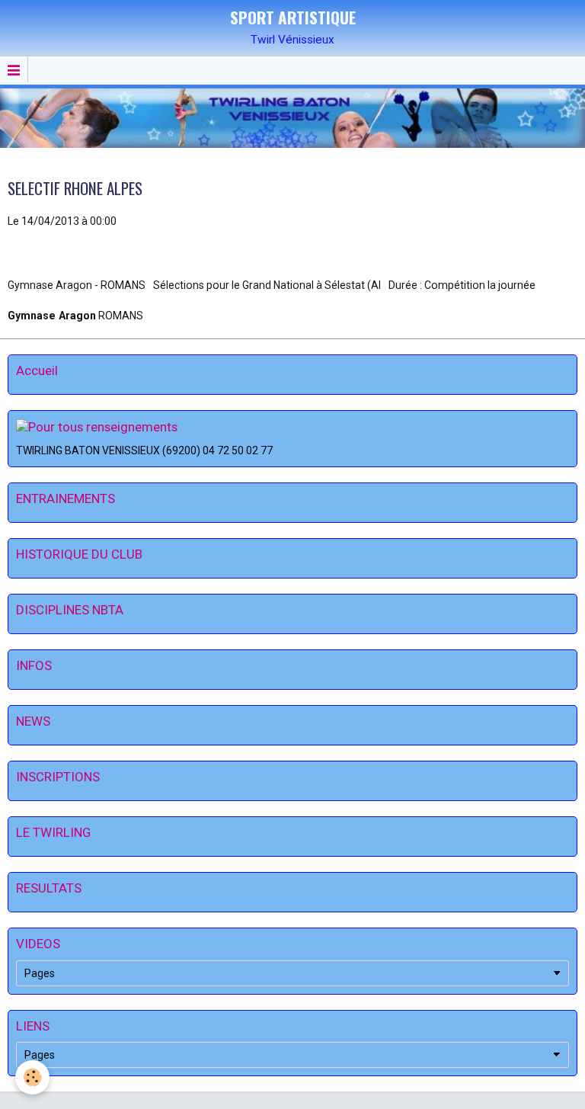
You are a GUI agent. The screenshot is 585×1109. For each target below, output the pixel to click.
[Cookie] (32, 1077)
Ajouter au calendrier (66, 253)
